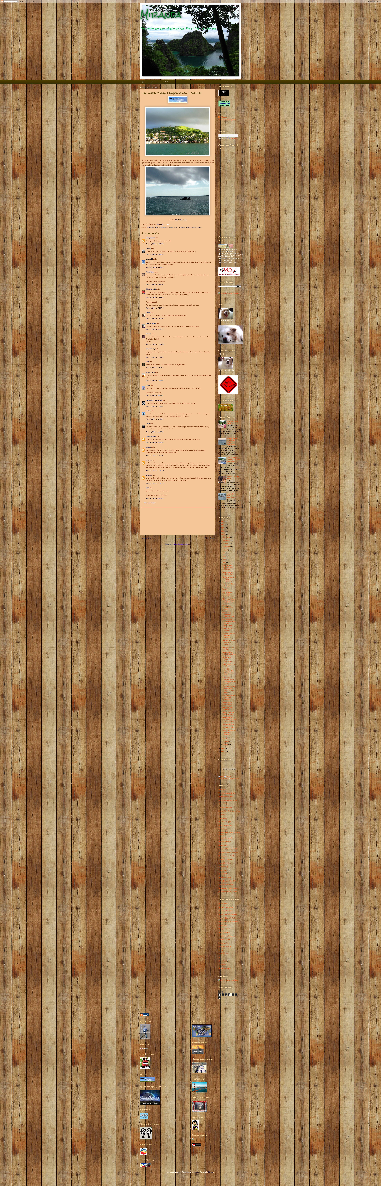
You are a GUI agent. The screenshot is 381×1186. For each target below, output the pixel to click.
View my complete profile (227, 120)
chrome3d (149, 259)
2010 (222, 531)
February (226, 741)
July (224, 553)
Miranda (161, 14)
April (224, 562)
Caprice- (148, 334)
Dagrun (148, 248)
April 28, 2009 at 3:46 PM (154, 498)
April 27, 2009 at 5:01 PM (154, 455)
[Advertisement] (177, 521)
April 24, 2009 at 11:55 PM (155, 357)
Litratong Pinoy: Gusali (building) (228, 653)
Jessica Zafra (223, 904)
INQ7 (220, 957)
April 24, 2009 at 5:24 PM (154, 244)
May (224, 559)
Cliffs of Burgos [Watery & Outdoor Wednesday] (233, 459)
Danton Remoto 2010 (225, 797)
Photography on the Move (227, 856)
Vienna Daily (222, 870)
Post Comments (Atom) (182, 544)
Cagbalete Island (152, 227)
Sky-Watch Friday (181, 220)
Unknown (149, 460)
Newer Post (146, 538)
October (226, 543)
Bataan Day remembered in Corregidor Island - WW (229, 681)
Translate (234, 138)
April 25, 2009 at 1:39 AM (154, 368)
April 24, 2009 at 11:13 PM (155, 344)
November (226, 540)
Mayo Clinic (222, 961)
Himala (224, 589)
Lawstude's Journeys (225, 859)
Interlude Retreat (224, 932)
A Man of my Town (224, 863)
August (225, 550)
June (224, 556)
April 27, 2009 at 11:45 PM (155, 470)
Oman (148, 424)
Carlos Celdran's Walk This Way (229, 918)
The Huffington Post (225, 807)
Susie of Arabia (151, 323)
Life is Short (222, 874)
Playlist (225, 778)
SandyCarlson (150, 238)
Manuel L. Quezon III (225, 907)
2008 (223, 748)
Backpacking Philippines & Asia (229, 811)
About (153, 82)
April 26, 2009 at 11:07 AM (155, 432)
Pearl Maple (150, 272)
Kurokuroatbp (223, 867)
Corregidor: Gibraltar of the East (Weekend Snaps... (228, 672)
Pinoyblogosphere (224, 968)
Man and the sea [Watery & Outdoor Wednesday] (233, 496)
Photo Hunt (222, 789)
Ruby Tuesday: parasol (227, 629)
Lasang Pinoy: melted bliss (227, 703)
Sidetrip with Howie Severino (228, 921)
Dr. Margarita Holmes (225, 911)
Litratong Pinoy (223, 845)
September (226, 547)
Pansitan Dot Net (224, 939)
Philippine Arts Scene (225, 929)
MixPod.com (234, 778)
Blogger (210, 1172)
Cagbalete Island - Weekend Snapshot (228, 635)
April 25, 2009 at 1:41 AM (154, 380)
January (225, 744)
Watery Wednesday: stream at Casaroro (229, 732)
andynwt (197, 1172)
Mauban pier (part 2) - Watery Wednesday (229, 579)
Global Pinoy (222, 925)
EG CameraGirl (151, 289)
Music (220, 778)
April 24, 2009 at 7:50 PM (154, 319)
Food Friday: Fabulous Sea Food (227, 608)
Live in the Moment (166, 82)
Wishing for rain (228, 727)
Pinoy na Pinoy (223, 804)
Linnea (148, 411)
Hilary (148, 385)
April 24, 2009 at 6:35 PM (154, 285)
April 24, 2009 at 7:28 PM (154, 308)
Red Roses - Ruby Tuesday (228, 585)
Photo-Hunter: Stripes (227, 708)
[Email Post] (167, 224)
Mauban (170, 227)
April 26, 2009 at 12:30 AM (155, 419)
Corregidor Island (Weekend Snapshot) (228, 697)
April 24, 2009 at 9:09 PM (154, 329)
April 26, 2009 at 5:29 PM (154, 442)
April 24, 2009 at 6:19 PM (154, 267)
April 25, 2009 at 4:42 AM (154, 396)
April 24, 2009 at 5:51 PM (154, 254)
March (225, 738)
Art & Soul (221, 815)
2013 (222, 521)
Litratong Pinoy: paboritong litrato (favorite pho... (229, 719)
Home (144, 82)
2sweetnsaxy (150, 349)
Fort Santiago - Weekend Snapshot (227, 594)
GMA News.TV (223, 954)
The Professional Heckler (227, 793)
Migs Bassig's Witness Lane (228, 888)
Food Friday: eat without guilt (228, 713)
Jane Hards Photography (154, 400)
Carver (148, 313)
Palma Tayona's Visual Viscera (228, 881)
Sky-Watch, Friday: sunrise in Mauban (228, 642)
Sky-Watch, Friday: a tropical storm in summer (172, 93)
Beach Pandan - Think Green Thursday (227, 567)
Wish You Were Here (225, 884)
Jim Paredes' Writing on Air (227, 892)
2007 (223, 752)
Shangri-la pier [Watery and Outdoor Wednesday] (232, 441)
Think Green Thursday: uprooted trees (228, 614)
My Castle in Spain (224, 822)
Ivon (147, 362)
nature (176, 227)
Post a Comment (149, 503)
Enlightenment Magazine (227, 936)
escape (148, 447)
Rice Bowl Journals (224, 947)
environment (163, 227)
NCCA (220, 950)
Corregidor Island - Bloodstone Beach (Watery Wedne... (229, 689)
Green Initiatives (228, 724)
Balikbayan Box (223, 943)
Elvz (147, 488)
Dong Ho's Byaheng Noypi (227, 849)
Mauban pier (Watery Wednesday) (227, 659)
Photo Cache (150, 372)
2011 (222, 528)
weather (199, 227)
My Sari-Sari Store (224, 877)
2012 (222, 525)
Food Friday (222, 829)
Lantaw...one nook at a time (227, 800)
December (226, 537)
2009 (223, 534)
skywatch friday (184, 227)
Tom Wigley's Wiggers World (228, 852)
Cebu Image (222, 818)
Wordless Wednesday (225, 838)
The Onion (222, 965)
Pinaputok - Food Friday (228, 648)
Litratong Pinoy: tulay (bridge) (227, 573)
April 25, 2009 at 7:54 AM (154, 406)
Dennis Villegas (151, 436)
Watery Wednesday (225, 825)
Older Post (209, 538)
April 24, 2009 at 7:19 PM (154, 297)
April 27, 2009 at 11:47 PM (155, 483)
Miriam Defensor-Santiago (227, 914)
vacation (193, 227)
